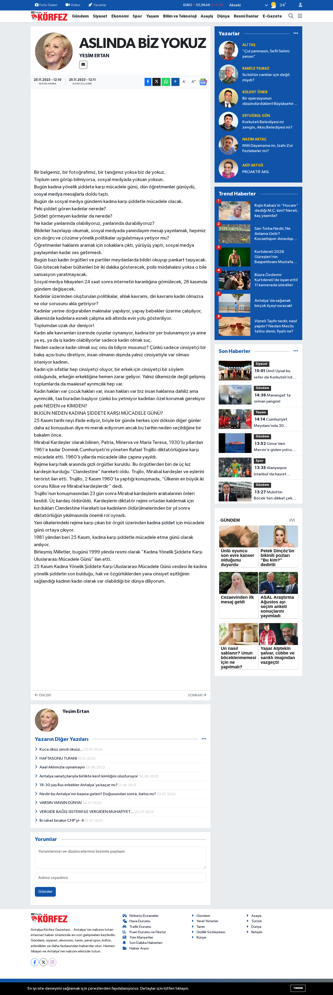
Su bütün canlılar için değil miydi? (266, 77)
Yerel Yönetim (207, 921)
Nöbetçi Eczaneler (144, 916)
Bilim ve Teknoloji (179, 16)
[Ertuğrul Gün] (228, 121)
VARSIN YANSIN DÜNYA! (60, 803)
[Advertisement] (120, 126)
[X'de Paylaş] (156, 82)
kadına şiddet (161, 522)
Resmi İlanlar (246, 16)
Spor (137, 16)
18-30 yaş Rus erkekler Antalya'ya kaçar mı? (78, 785)
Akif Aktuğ (252, 165)
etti (59, 457)
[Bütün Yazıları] (204, 739)
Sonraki (195, 695)
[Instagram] (52, 962)
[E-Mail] (83, 65)
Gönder (45, 892)
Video (75, 5)
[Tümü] (296, 33)
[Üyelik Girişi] (298, 5)
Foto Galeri (48, 5)
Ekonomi (119, 16)
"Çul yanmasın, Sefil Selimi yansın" (266, 53)
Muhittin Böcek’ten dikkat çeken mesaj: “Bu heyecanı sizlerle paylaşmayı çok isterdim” (275, 496)
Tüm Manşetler (141, 937)
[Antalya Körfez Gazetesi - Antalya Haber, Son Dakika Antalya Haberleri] (49, 16)
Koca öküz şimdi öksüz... (61, 749)
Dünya (223, 16)
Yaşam (152, 16)
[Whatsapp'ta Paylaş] (166, 82)
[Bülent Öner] (228, 98)
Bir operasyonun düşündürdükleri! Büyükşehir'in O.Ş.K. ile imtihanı (270, 101)
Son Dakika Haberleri (145, 943)
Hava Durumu (139, 921)
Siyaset (100, 16)
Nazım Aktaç (254, 139)
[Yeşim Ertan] (54, 51)
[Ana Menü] (300, 16)
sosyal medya (48, 194)
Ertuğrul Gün (256, 116)
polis (152, 267)
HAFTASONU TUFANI (58, 758)
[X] (43, 962)
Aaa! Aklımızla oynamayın (62, 767)
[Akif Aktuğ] (228, 168)
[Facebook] (35, 962)
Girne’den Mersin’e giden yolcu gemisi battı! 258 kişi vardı (273, 447)
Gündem (80, 16)
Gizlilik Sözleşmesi (210, 932)
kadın (63, 260)
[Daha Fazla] (175, 82)
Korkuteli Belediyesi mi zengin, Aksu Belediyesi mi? (267, 124)
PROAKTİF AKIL (255, 172)
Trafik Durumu (140, 927)
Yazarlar (99, 5)
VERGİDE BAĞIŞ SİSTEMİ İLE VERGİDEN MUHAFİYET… (87, 812)
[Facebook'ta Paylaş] (148, 82)
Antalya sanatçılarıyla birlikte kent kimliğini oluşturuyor (89, 776)
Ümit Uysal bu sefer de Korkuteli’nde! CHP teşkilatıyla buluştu (275, 374)
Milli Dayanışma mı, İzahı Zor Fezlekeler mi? (267, 148)
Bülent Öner (254, 92)
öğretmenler (162, 186)
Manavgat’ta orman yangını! (272, 398)
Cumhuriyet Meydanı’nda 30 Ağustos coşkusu (270, 423)
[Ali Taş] (228, 50)
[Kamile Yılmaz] (228, 74)
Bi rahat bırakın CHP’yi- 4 (62, 821)
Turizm (256, 921)
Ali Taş (248, 45)
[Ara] (291, 16)
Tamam (298, 988)
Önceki (44, 695)
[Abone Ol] (203, 82)
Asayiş (207, 16)
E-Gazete (272, 16)
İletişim (256, 932)
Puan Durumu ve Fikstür (147, 932)
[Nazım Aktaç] (228, 145)
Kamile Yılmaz (255, 68)
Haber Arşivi (139, 948)
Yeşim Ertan (94, 55)
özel (160, 398)
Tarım (200, 927)
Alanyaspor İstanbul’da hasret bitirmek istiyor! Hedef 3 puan (276, 471)
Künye (201, 937)
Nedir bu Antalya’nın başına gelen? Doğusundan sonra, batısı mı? (98, 794)
